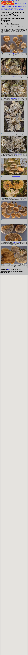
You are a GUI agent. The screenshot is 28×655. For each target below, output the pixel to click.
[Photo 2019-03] (2, 98)
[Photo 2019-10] (1, 264)
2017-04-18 (15, 9)
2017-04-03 (4, 6)
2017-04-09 (18, 8)
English (25, 7)
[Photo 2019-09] (2, 242)
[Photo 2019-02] (1, 76)
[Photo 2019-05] (2, 154)
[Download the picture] (14, 52)
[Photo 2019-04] (1, 133)
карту (9, 269)
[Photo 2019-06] (1, 176)
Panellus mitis (15, 53)
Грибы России (7, 3)
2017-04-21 (21, 9)
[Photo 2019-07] (2, 198)
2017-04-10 (3, 9)
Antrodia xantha (13, 133)
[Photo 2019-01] (1, 53)
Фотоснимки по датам (20, 3)
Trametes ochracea (16, 176)
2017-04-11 (9, 9)
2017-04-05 (16, 6)
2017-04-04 (10, 6)
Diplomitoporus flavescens (15, 76)
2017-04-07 (6, 8)
